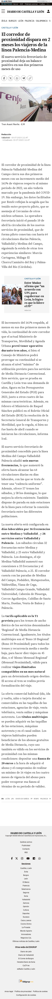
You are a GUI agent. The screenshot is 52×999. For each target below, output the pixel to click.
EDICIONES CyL (42, 1)
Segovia (26, 893)
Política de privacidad (23, 991)
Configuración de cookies (26, 995)
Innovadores (26, 934)
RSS (26, 852)
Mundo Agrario (26, 931)
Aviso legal (9, 991)
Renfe (36, 799)
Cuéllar (42, 4)
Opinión (26, 907)
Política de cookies (40, 991)
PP (31, 799)
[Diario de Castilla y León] (25, 11)
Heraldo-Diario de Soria (26, 962)
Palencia (44, 799)
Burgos (26, 875)
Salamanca (26, 889)
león (20, 21)
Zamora (26, 903)
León (7, 799)
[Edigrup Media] (26, 981)
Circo (49, 4)
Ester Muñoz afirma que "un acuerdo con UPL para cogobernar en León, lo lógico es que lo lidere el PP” (34, 294)
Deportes (26, 913)
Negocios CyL (26, 938)
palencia (29, 21)
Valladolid (26, 900)
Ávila (26, 872)
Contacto (26, 849)
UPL (12, 799)
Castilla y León (9, 28)
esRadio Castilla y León (26, 969)
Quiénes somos (26, 842)
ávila (4, 21)
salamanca (42, 21)
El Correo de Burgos (26, 959)
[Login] (48, 11)
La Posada (26, 927)
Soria (26, 896)
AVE (21, 4)
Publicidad (26, 846)
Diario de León (26, 952)
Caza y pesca (26, 920)
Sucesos (26, 917)
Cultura (26, 910)
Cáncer (15, 4)
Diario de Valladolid (26, 955)
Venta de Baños (22, 799)
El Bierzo (26, 882)
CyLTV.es (26, 966)
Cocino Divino (26, 924)
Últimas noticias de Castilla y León (26, 941)
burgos (13, 21)
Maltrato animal (31, 4)
